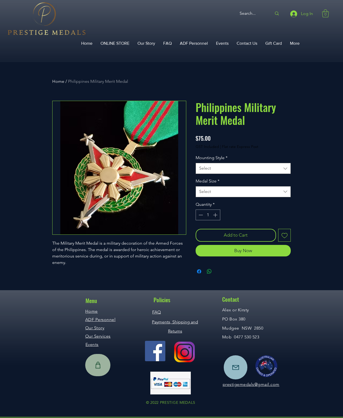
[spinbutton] (208, 215)
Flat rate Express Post (240, 146)
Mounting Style (212, 157)
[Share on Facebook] (199, 271)
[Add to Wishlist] (284, 235)
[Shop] (97, 365)
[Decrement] (200, 215)
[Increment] (215, 215)
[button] (325, 13)
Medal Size (207, 181)
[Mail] (235, 367)
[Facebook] (155, 351)
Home (58, 81)
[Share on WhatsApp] (209, 271)
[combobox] (243, 168)
